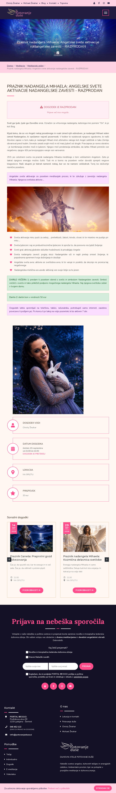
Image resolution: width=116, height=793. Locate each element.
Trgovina (64, 3)
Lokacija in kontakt (70, 716)
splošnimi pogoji (81, 677)
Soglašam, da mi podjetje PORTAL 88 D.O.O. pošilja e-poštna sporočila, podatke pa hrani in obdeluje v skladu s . (59, 675)
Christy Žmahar (13, 3)
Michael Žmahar (30, 3)
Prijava (86, 666)
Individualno (11, 759)
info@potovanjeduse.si (21, 734)
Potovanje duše (69, 721)
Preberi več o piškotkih (59, 788)
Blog (43, 3)
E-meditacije (11, 769)
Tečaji (8, 754)
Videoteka (11, 774)
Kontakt (52, 3)
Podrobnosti (30, 590)
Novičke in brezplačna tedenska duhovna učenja (50, 652)
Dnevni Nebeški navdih (39, 657)
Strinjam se (103, 788)
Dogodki (10, 764)
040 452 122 (15, 726)
